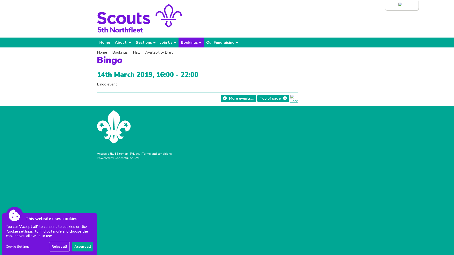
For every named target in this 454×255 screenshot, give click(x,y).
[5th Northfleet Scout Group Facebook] (294, 101)
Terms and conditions (157, 154)
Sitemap (122, 154)
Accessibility (105, 154)
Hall (136, 52)
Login (393, 5)
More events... (241, 98)
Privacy (135, 154)
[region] (49, 234)
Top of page (270, 98)
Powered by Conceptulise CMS (118, 158)
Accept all (82, 246)
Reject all (59, 246)
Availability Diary (159, 52)
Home (104, 42)
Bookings (120, 52)
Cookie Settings (18, 246)
